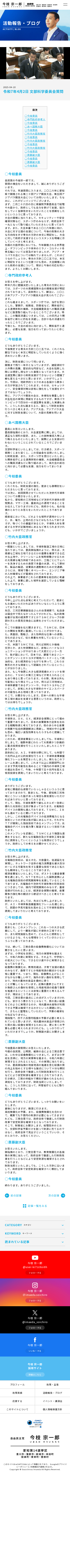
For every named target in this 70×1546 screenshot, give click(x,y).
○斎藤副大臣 (32, 155)
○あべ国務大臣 (34, 126)
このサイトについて (17, 1409)
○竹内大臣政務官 (35, 133)
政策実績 (17, 1392)
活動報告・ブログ (52, 1392)
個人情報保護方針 (52, 1409)
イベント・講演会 (52, 1401)
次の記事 (53, 1195)
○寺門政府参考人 (35, 119)
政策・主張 (53, 1384)
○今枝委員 (31, 115)
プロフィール (17, 1384)
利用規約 (34, 1466)
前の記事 (16, 1195)
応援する (17, 1401)
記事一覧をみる (37, 1206)
